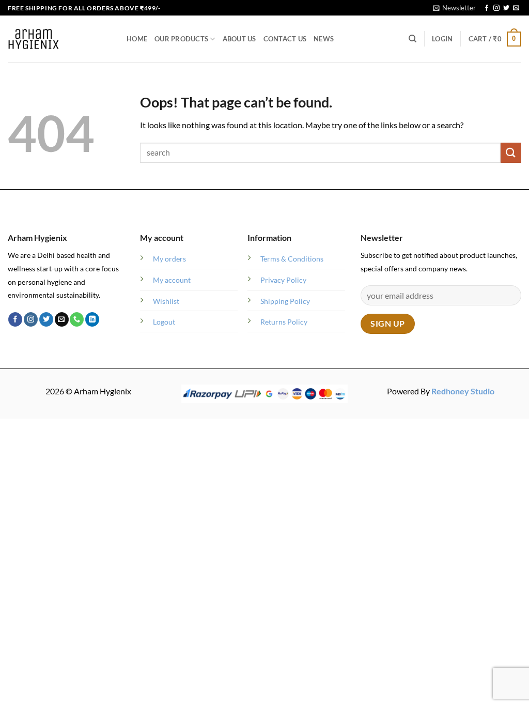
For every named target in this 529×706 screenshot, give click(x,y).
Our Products (181, 39)
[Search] (412, 39)
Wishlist (166, 301)
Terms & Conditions (291, 258)
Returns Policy (283, 321)
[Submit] (511, 153)
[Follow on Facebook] (487, 8)
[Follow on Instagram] (496, 8)
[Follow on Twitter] (506, 8)
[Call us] (77, 319)
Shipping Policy (285, 301)
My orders (169, 258)
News (324, 39)
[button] (454, 8)
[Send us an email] (516, 8)
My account (172, 279)
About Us (239, 39)
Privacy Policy (283, 279)
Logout (164, 321)
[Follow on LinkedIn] (92, 319)
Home (137, 39)
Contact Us (285, 39)
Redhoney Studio (462, 391)
